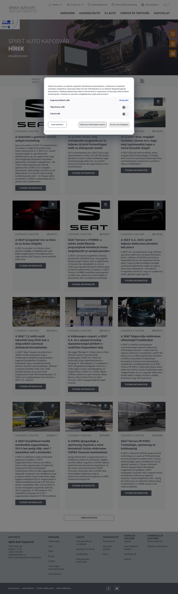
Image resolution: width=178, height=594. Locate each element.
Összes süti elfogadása (119, 125)
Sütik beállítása (57, 125)
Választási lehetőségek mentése (92, 125)
